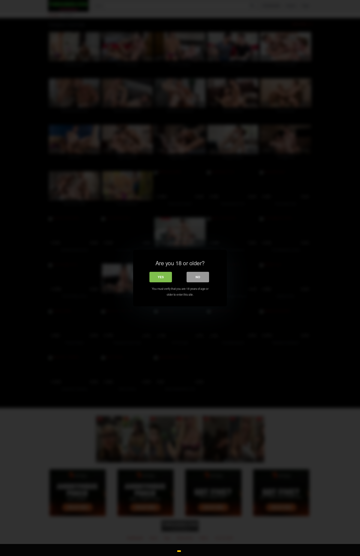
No (198, 277)
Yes (161, 277)
